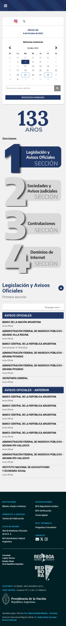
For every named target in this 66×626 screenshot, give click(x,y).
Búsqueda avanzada (33, 97)
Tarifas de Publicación (13, 518)
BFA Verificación (43, 510)
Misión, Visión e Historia (14, 506)
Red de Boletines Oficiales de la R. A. (14, 532)
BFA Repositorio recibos (46, 506)
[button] (53, 307)
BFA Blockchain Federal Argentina (13, 540)
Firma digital (41, 515)
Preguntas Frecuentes (45, 527)
